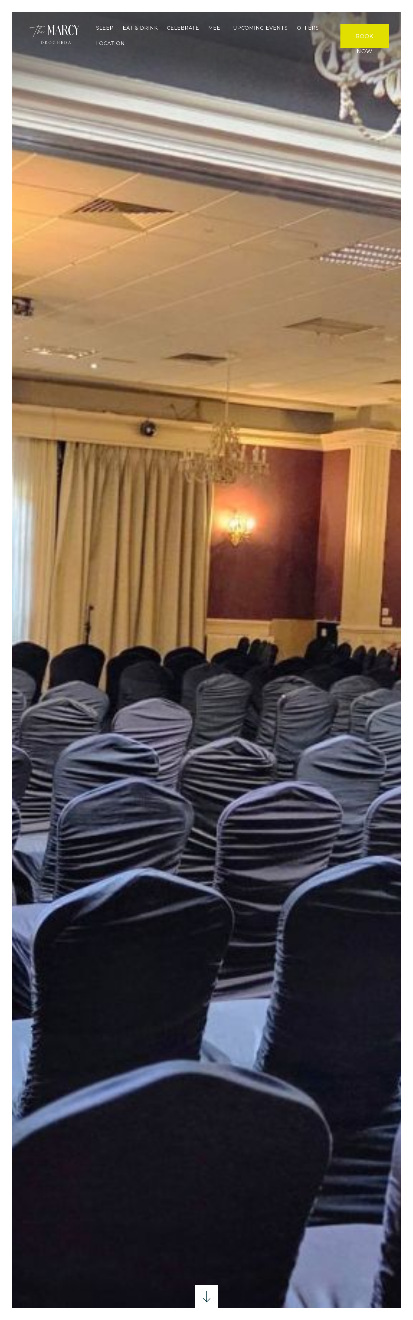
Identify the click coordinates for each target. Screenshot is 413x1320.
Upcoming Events (260, 28)
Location (110, 43)
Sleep (105, 28)
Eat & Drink (140, 28)
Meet (216, 28)
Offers (308, 28)
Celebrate (183, 28)
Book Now (365, 40)
